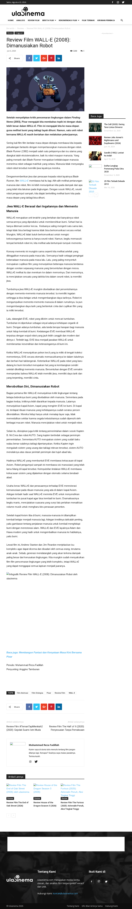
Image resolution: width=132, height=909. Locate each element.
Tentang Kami (73, 906)
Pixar (49, 693)
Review (20, 28)
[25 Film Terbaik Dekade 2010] (95, 186)
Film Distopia (37, 693)
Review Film (33, 20)
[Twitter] (123, 2)
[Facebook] (112, 2)
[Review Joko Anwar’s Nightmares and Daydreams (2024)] (95, 140)
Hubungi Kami (111, 906)
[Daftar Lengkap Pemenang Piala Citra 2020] (95, 168)
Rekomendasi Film (68, 20)
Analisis (20, 20)
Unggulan (19, 33)
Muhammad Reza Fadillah (44, 745)
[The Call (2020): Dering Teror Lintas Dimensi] (95, 127)
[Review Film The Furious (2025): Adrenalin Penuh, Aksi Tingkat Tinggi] (72, 792)
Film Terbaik (88, 20)
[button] (122, 20)
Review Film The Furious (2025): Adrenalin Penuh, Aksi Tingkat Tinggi (72, 805)
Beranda (10, 28)
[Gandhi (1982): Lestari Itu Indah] (95, 155)
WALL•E (24, 180)
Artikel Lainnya (15, 777)
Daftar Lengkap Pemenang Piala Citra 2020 (114, 169)
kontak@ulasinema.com (65, 893)
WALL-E (72, 693)
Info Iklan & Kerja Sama (92, 906)
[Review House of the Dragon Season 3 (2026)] (45, 792)
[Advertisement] (45, 680)
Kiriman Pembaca (106, 20)
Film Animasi (22, 693)
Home (11, 20)
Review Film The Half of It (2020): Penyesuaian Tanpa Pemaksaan (66, 728)
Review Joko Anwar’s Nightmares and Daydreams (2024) (113, 140)
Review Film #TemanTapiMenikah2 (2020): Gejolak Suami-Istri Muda (24, 728)
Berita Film (48, 20)
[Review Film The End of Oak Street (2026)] (18, 792)
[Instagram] (117, 2)
